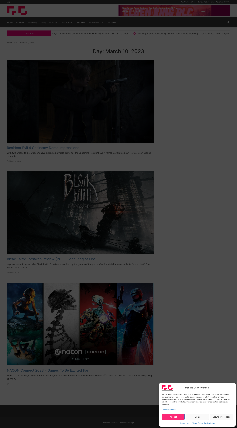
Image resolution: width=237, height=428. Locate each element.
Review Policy (209, 423)
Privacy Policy (197, 423)
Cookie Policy (185, 423)
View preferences (221, 417)
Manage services (169, 410)
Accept (173, 417)
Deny (197, 417)
